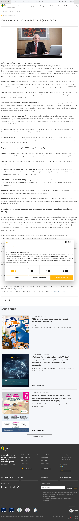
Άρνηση (17, 277)
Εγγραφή (69, 488)
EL (76, 2)
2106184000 (6, 2)
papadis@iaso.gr (20, 289)
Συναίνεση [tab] (16, 246)
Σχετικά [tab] (63, 246)
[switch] (31, 271)
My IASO (60, 1)
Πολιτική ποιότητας (6, 516)
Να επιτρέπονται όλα (62, 277)
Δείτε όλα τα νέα (38, 436)
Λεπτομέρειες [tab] (39, 246)
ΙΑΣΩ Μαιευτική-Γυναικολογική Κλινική (29, 454)
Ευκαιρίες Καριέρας (45, 463)
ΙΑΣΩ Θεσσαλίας (24, 463)
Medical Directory (44, 457)
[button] (39, 517)
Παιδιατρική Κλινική (56, 6)
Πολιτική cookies (28, 516)
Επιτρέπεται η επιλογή (39, 277)
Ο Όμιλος (67, 6)
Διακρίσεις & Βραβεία (45, 454)
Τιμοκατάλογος (44, 460)
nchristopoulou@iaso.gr (60, 291)
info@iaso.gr (65, 464)
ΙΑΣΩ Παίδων (24, 460)
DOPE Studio (76, 517)
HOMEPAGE (4, 11)
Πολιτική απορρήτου (17, 516)
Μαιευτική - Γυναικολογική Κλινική (28, 6)
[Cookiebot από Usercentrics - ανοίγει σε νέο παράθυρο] (66, 242)
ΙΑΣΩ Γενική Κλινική (25, 457)
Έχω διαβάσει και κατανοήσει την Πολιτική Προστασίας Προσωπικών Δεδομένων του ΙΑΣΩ (58, 499)
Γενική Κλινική (44, 6)
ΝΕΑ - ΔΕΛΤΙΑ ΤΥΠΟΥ (14, 11)
